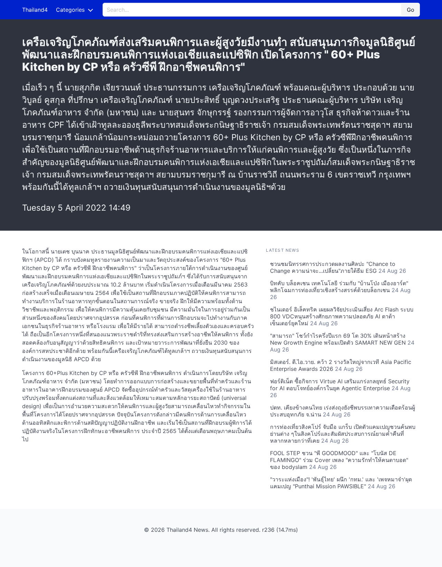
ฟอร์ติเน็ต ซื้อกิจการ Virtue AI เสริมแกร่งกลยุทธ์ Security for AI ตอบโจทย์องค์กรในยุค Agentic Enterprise (340, 388)
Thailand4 (35, 9)
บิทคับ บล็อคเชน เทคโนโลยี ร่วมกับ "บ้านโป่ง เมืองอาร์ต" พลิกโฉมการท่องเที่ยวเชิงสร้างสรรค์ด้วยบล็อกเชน (340, 290)
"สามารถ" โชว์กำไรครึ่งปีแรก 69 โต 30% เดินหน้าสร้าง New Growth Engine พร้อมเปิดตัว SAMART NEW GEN (342, 342)
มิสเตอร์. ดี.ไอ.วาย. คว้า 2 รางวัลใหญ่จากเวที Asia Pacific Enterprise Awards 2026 (340, 365)
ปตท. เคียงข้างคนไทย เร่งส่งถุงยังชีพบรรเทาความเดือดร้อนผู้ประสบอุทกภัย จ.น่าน (342, 411)
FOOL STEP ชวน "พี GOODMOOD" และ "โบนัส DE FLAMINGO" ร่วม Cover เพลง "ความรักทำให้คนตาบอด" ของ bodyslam (339, 460)
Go (410, 9)
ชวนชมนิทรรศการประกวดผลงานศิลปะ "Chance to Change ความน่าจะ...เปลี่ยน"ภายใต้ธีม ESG (338, 267)
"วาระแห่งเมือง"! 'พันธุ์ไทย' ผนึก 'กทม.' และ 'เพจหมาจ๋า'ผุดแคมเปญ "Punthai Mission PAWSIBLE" (341, 483)
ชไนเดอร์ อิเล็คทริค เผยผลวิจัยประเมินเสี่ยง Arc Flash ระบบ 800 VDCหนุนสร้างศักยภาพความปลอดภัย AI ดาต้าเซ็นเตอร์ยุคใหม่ (341, 316)
